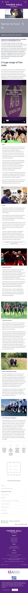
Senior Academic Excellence (7, 488)
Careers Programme (5, 503)
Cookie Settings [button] (6, 589)
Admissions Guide (4, 507)
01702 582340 (15, 546)
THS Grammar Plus (5, 494)
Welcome (3, 485)
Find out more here (18, 77)
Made (21, 564)
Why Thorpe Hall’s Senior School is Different (10, 500)
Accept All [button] (15, 589)
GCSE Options (4, 510)
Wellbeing (3, 497)
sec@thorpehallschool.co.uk (14, 547)
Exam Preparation (4, 513)
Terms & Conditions (14, 552)
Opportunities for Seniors (6, 491)
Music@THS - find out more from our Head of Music (14, 243)
